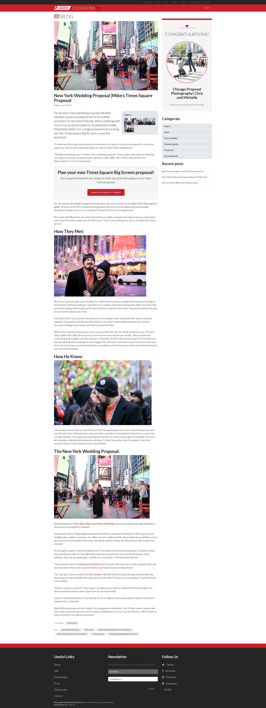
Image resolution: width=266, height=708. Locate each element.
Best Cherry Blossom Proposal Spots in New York (184, 177)
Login (207, 8)
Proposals (147, 2)
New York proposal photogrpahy (72, 634)
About (174, 2)
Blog (165, 2)
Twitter (170, 664)
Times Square (81, 533)
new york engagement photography (115, 630)
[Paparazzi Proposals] (62, 8)
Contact (208, 2)
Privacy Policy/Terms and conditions (95, 702)
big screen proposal (70, 630)
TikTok (167, 689)
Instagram (171, 683)
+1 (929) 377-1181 (60, 2)
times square (97, 634)
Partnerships (60, 677)
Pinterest (171, 677)
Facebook (170, 670)
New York (89, 630)
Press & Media (170, 138)
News (166, 132)
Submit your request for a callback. (106, 192)
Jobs (56, 670)
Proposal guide (171, 144)
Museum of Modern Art (93, 564)
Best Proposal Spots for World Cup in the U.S (183, 171)
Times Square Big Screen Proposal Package (94, 523)
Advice (167, 126)
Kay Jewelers (95, 574)
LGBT (157, 2)
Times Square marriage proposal (123, 634)
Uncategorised (171, 156)
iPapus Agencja (69, 705)
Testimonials (195, 2)
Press (183, 2)
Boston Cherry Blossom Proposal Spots (180, 182)
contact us (107, 611)
